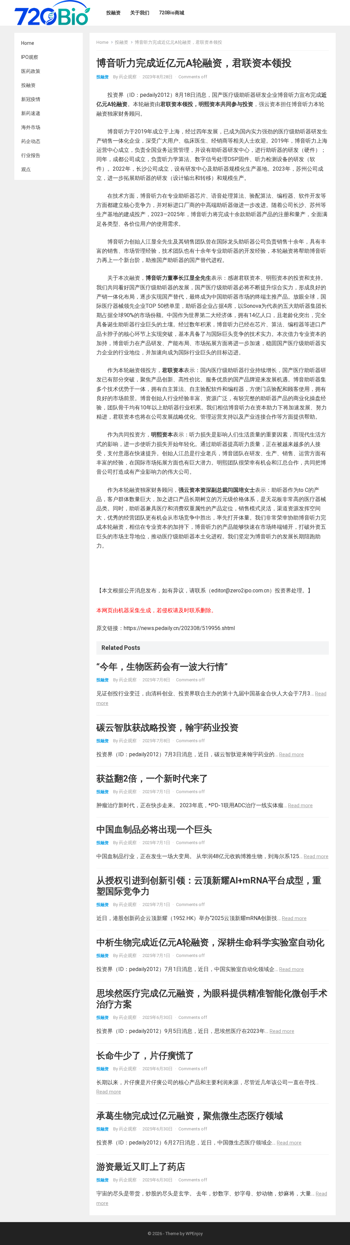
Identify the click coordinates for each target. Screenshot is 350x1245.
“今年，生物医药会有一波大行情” (162, 666)
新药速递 (30, 113)
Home (27, 43)
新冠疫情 (30, 99)
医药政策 (30, 71)
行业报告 (30, 155)
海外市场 (30, 127)
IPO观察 (29, 57)
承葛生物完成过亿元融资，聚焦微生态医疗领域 (189, 1116)
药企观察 (128, 76)
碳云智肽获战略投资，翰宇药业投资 (167, 727)
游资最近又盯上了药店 (140, 1167)
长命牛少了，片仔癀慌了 (145, 1055)
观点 (26, 169)
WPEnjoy (194, 1233)
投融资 (28, 85)
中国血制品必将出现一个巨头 (154, 829)
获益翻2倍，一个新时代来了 (152, 778)
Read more (291, 754)
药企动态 (30, 141)
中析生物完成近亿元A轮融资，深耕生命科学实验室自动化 (210, 942)
